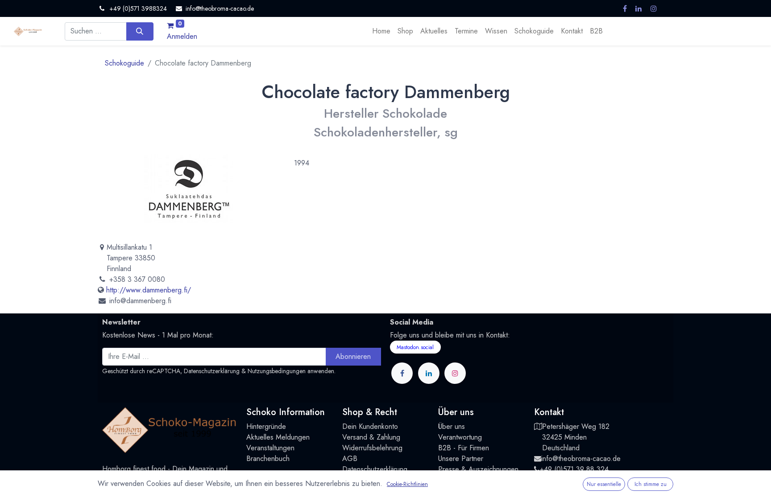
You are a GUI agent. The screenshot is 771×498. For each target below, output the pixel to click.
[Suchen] (139, 31)
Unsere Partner (460, 458)
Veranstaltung (266, 448)
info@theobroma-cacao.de (581, 458)
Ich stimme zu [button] (650, 484)
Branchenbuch (268, 458)
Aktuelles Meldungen (278, 437)
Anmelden (182, 36)
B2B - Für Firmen (463, 448)
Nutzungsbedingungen (277, 370)
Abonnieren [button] (353, 356)
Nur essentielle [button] (604, 484)
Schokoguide (124, 63)
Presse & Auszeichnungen (478, 469)
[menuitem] (381, 31)
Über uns (451, 426)
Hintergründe (266, 426)
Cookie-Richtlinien (407, 484)
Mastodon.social (415, 347)
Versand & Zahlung (371, 437)
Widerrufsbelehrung (372, 448)
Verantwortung (460, 437)
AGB (349, 458)
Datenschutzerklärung (212, 370)
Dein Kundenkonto (370, 426)
